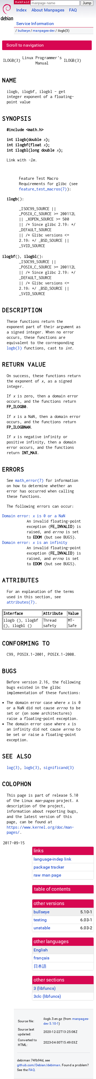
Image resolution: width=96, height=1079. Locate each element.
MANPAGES (23, 2)
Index (21, 10)
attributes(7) (21, 602)
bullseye (24, 30)
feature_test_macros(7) (43, 189)
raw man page (47, 875)
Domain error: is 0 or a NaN (33, 516)
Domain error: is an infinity (34, 542)
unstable (42, 927)
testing (40, 919)
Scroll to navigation (25, 45)
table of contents (52, 889)
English (41, 949)
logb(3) (14, 348)
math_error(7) (29, 480)
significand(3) (58, 767)
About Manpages (47, 10)
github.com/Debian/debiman (38, 1065)
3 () (45, 988)
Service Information (35, 23)
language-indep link (52, 859)
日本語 (40, 966)
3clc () (47, 996)
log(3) (13, 767)
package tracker (49, 867)
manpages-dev (44, 30)
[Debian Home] (7, 11)
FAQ (73, 10)
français (41, 957)
